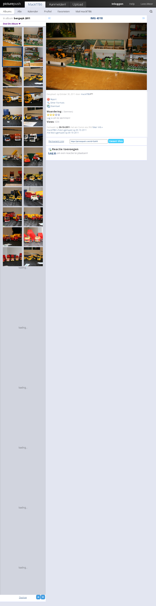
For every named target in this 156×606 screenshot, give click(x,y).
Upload (78, 4)
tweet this (116, 141)
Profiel (48, 11)
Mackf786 (35, 4)
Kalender (33, 11)
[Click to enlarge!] (96, 56)
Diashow (23, 597)
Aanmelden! (57, 4)
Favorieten (64, 11)
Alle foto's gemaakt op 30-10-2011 (63, 132)
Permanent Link (56, 141)
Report (53, 99)
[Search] (151, 11)
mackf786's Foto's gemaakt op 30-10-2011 (67, 130)
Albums (7, 11)
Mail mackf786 (84, 11)
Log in (50, 118)
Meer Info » (97, 127)
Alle (20, 11)
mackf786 (85, 94)
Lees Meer (147, 4)
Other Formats (57, 102)
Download (55, 106)
